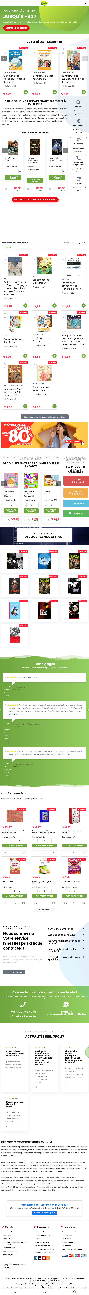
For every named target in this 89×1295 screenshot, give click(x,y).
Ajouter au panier (26, 92)
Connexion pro (67, 1235)
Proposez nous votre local (60, 1284)
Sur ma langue (27, 492)
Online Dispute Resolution (44, 1253)
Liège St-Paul (32, 1288)
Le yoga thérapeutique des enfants (71, 832)
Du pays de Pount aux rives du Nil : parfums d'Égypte (13, 392)
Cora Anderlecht (53, 1288)
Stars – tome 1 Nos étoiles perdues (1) (55, 160)
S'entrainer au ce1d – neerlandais (44, 77)
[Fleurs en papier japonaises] (44, 373)
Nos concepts (67, 1246)
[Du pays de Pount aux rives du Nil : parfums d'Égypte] (15, 374)
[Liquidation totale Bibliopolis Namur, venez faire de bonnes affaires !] (74, 1067)
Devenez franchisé (69, 1232)
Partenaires (52, 1282)
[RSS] (48, 1258)
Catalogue (61, 1282)
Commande (7, 1239)
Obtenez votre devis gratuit (44, 1213)
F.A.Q (71, 1284)
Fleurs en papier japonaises (41, 389)
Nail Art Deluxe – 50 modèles (72, 881)
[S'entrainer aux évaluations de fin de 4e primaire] (73, 60)
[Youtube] (44, 1258)
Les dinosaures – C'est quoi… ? (42, 281)
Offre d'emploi (32, 1284)
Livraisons (38, 1239)
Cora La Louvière (21, 1288)
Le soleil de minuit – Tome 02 (33, 160)
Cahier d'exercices (10, 72)
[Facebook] (35, 1258)
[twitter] (39, 1258)
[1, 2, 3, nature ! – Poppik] (44, 323)
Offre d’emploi (67, 1242)
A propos (27, 1282)
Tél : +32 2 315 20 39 (23, 1016)
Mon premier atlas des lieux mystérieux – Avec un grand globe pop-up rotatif (73, 340)
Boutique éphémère (44, 1284)
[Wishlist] (15, 1292)
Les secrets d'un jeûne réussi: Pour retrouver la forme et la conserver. (44, 882)
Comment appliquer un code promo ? (64, 942)
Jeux (5, 336)
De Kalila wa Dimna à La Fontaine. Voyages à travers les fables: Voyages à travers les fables (15, 288)
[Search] (85, 3)
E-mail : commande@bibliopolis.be (66, 1013)
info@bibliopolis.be (9, 1268)
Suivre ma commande (11, 1251)
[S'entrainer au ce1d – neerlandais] (45, 60)
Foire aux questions (42, 1235)
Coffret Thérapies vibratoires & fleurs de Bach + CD (13, 832)
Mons (39, 1288)
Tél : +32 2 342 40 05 (22, 1012)
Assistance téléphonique (61, 934)
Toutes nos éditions (42, 1246)
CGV (43, 1280)
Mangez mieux (7, 881)
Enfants (35, 276)
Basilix (13, 1288)
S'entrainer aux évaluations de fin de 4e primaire (72, 79)
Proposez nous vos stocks (44, 1249)
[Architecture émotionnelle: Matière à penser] (73, 267)
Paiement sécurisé (42, 1242)
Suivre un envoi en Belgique (72, 1249)
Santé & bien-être (13, 793)
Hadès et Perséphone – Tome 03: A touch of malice (12, 161)
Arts (5, 279)
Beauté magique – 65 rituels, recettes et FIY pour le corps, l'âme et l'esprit (44, 832)
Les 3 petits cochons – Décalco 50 (9, 493)
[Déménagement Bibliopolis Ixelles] (14, 1112)
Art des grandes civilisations (13, 385)
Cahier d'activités (38, 335)
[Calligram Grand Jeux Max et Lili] (15, 324)
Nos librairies (66, 1239)
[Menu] (2, 3)
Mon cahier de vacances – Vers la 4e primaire (14, 79)
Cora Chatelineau (66, 1288)
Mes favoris (7, 1235)
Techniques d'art (38, 384)
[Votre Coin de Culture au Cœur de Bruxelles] (14, 1067)
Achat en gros (8, 1255)
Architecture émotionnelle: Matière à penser (71, 285)
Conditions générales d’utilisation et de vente (15, 1243)
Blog (17, 1284)
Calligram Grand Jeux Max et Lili (13, 341)
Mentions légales (9, 1248)
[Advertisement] (44, 222)
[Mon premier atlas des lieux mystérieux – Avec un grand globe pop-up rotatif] (73, 322)
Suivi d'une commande (60, 928)
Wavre (44, 1288)
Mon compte (8, 1232)
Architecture (66, 279)
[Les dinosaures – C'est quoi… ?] (44, 265)
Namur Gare (6, 1288)
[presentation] (4, 58)
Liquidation (23, 1284)
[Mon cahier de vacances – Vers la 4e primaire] (16, 60)
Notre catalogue (41, 1232)
